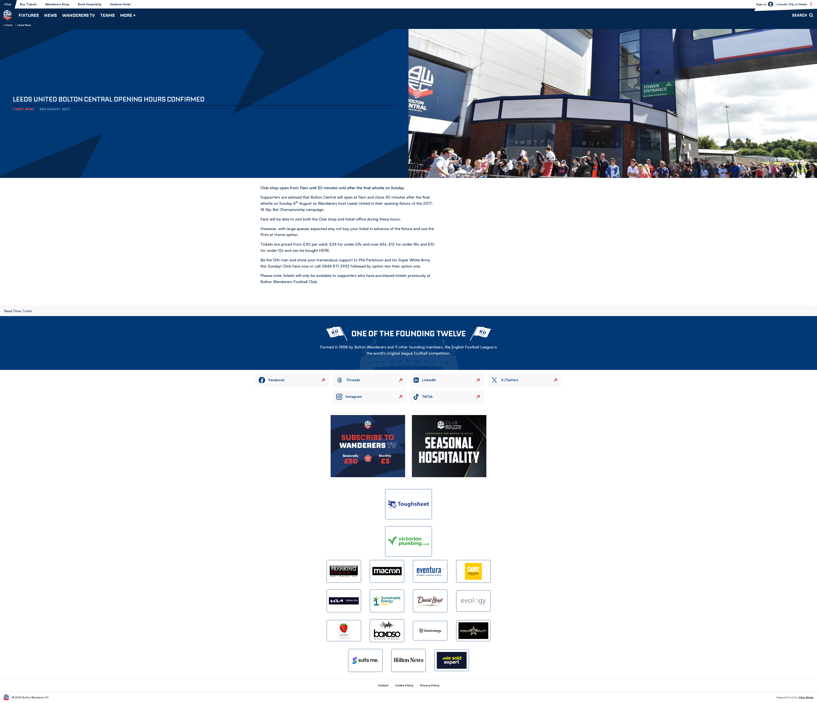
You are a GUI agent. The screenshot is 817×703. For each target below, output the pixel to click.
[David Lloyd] (430, 601)
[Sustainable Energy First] (387, 601)
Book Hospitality (89, 4)
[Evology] (473, 601)
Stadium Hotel (120, 4)
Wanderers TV (78, 15)
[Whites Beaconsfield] (344, 630)
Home (9, 25)
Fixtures (29, 15)
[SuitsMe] (365, 660)
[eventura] (430, 571)
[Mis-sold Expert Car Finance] (451, 660)
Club (7, 4)
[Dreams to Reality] (473, 630)
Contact (383, 685)
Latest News (24, 25)
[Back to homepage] (7, 15)
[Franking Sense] (344, 571)
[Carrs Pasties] (473, 571)
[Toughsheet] (408, 504)
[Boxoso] (387, 630)
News (50, 15)
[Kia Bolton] (344, 601)
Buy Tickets (28, 4)
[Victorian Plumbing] (408, 541)
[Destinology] (430, 630)
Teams (107, 15)
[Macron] (387, 571)
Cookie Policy (404, 685)
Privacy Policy (429, 685)
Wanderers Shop (57, 4)
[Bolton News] (408, 660)
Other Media (806, 697)
